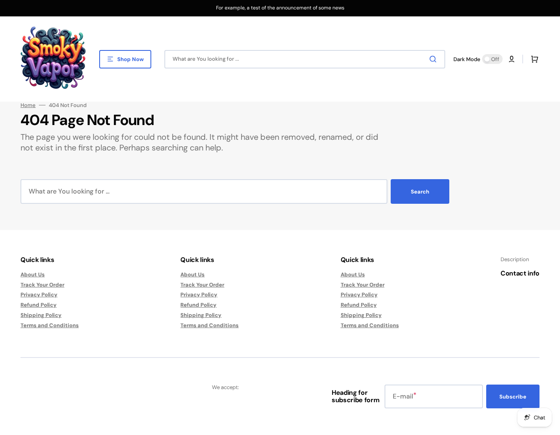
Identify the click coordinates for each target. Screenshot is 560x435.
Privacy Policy (38, 294)
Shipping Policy (40, 315)
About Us (32, 274)
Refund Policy (38, 304)
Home (28, 105)
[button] (512, 59)
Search (420, 191)
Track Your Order (42, 284)
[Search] (434, 59)
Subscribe (512, 396)
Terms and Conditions (49, 325)
